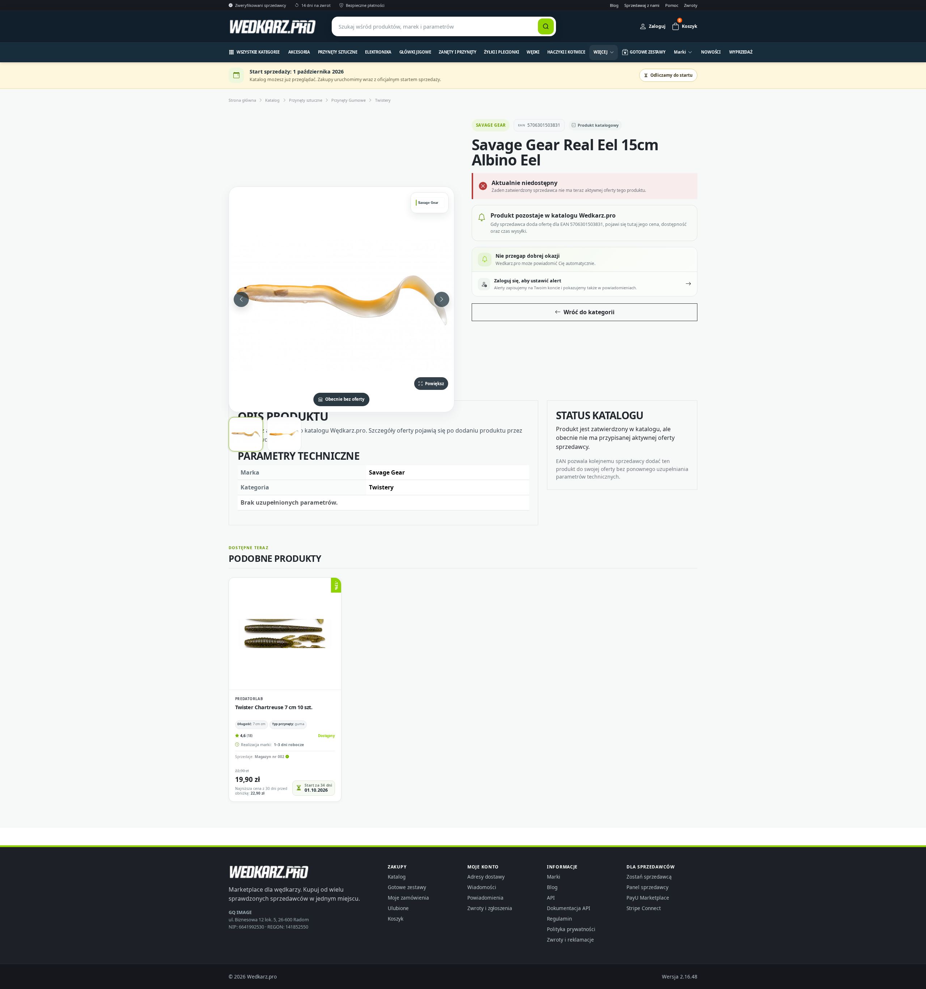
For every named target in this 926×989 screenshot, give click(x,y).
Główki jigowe (415, 52)
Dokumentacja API (568, 908)
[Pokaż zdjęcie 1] (246, 434)
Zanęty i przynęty (457, 52)
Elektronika (378, 52)
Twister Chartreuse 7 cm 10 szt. (274, 707)
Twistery (383, 100)
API (551, 897)
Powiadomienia (485, 897)
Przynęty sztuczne (337, 52)
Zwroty (690, 5)
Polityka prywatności (571, 929)
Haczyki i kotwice (566, 52)
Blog (614, 5)
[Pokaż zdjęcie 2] (284, 434)
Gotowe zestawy (407, 887)
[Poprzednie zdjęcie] (241, 299)
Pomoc (671, 5)
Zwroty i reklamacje (570, 939)
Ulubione (398, 908)
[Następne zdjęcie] (441, 299)
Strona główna (242, 100)
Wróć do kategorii (589, 312)
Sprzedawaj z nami (641, 5)
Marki (553, 876)
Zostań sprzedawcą (649, 876)
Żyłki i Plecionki (501, 52)
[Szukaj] (546, 26)
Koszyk (395, 918)
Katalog (272, 100)
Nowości (711, 52)
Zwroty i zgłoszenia (489, 908)
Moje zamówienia (408, 897)
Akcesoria (299, 52)
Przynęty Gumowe (348, 100)
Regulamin (559, 918)
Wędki (533, 52)
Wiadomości (481, 887)
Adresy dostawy (486, 876)
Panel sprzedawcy (647, 887)
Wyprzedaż (741, 52)
